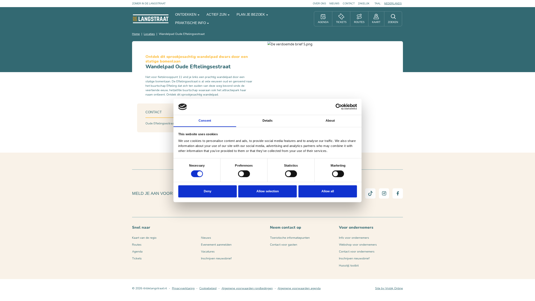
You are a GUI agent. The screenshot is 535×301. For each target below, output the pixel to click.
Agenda (137, 252)
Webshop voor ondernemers (358, 245)
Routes (136, 245)
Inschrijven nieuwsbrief (216, 258)
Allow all (327, 191)
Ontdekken (186, 14)
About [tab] (330, 120)
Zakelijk (363, 3)
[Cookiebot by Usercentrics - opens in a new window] (338, 107)
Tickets (137, 258)
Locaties (149, 34)
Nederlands (393, 3)
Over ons (319, 3)
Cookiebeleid (208, 288)
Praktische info (191, 23)
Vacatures (208, 252)
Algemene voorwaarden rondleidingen (247, 288)
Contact (349, 3)
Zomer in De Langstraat (149, 3)
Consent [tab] (205, 120)
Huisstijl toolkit (349, 266)
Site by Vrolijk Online (389, 288)
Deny (207, 191)
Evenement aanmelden (216, 245)
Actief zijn (216, 14)
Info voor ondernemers (354, 238)
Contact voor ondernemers (356, 252)
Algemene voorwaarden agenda (299, 288)
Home (136, 34)
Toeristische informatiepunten (290, 238)
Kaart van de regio (144, 238)
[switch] (244, 174)
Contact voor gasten (283, 245)
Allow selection (267, 191)
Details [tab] (267, 120)
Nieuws (334, 3)
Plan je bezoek (251, 14)
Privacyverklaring (183, 288)
